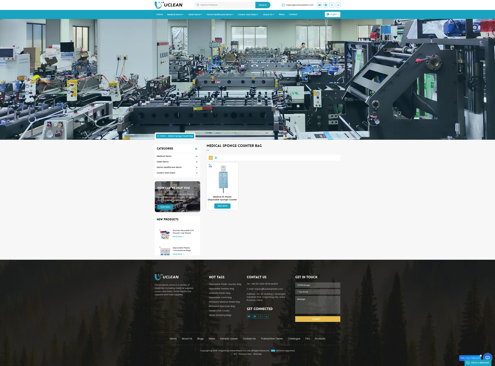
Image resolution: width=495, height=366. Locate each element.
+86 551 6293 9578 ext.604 (264, 283)
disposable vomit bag (220, 297)
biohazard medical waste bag (224, 302)
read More (177, 237)
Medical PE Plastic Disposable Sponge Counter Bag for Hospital (222, 198)
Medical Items (174, 14)
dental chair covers (219, 310)
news (282, 14)
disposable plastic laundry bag (225, 284)
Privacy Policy (245, 354)
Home (160, 14)
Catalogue (294, 338)
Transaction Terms (272, 338)
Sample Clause (229, 338)
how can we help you (173, 188)
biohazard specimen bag (222, 306)
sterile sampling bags (220, 315)
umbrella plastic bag (219, 293)
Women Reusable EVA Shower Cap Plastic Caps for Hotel (183, 231)
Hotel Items (194, 14)
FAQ (307, 338)
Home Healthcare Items (219, 14)
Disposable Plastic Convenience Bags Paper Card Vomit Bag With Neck (183, 249)
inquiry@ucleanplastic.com (300, 5)
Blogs (200, 338)
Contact (293, 14)
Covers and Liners (247, 14)
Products (320, 338)
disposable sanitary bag (221, 288)
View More (165, 207)
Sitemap (257, 354)
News (212, 338)
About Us (268, 14)
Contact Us (249, 338)
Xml (235, 354)
